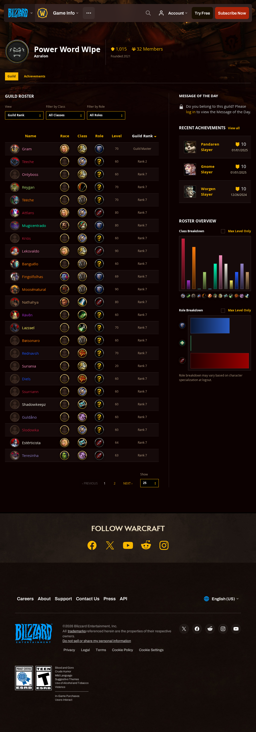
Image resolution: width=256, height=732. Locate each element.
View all (234, 128)
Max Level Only (239, 231)
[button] (24, 115)
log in (191, 111)
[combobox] (24, 115)
